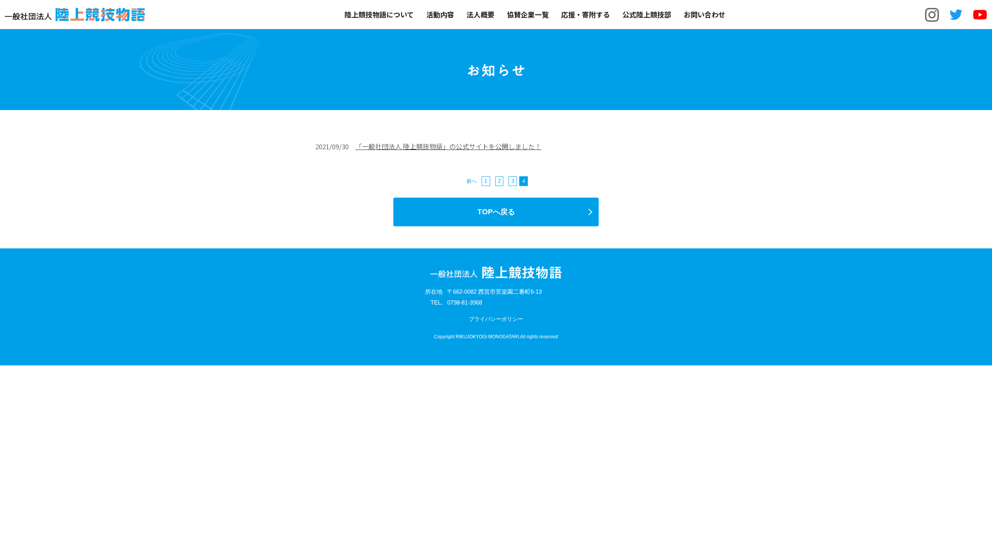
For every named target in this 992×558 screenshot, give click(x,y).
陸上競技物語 (379, 14)
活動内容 (440, 14)
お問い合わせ (704, 14)
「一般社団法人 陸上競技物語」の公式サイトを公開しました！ (448, 146)
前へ (472, 181)
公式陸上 (646, 14)
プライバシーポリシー (496, 319)
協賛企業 (528, 14)
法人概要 (480, 14)
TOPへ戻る (496, 212)
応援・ (585, 14)
